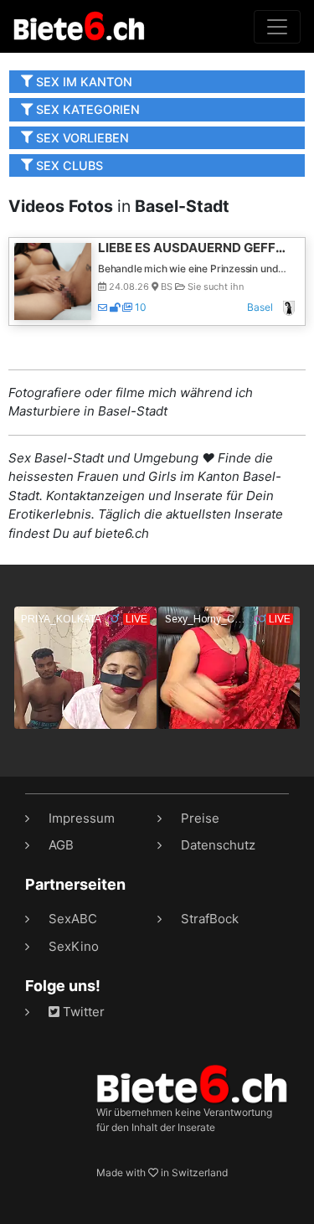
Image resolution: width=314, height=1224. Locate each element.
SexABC (73, 919)
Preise (200, 818)
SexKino (74, 946)
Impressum (82, 818)
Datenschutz (218, 845)
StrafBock (210, 919)
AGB (61, 845)
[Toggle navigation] (277, 27)
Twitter (82, 1012)
